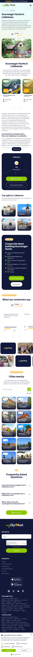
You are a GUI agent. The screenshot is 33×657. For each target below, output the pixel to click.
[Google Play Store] (16, 584)
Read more (23, 640)
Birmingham (16, 610)
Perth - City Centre (24, 605)
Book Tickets (18, 179)
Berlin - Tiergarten (6, 602)
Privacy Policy (16, 547)
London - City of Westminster (10, 598)
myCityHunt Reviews (7, 568)
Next (19, 107)
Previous (13, 107)
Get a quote (16, 284)
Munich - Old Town (7, 610)
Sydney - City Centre (7, 600)
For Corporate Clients (16, 185)
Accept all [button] (8, 650)
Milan (15, 608)
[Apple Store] (16, 579)
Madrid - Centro (17, 602)
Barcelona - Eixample (7, 608)
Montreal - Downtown (24, 607)
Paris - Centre (14, 605)
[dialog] (16, 645)
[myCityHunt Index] (10, 5)
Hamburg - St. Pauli (12, 607)
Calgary (23, 610)
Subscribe (16, 550)
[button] (16, 654)
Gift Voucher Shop (7, 564)
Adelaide (20, 608)
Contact (4, 571)
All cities (29, 393)
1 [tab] (15, 172)
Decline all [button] (24, 650)
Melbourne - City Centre (20, 600)
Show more (16, 149)
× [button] (31, 634)
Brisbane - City (6, 605)
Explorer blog (5, 566)
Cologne (4, 612)
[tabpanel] (16, 165)
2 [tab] (17, 172)
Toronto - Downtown (21, 603)
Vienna (3, 607)
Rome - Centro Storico (8, 603)
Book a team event (16, 278)
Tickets (4, 561)
